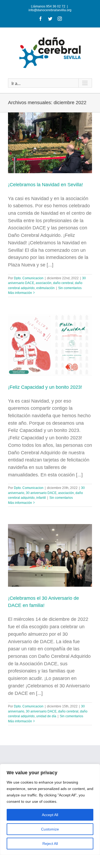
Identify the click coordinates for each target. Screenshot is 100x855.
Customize (50, 829)
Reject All (50, 843)
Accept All (50, 815)
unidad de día (46, 716)
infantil (41, 498)
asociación (43, 283)
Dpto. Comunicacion (28, 278)
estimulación (45, 288)
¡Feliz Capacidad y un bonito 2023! (45, 387)
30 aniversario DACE (41, 493)
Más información (20, 293)
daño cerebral (63, 283)
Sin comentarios (70, 288)
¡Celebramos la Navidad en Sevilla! (45, 184)
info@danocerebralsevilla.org (50, 10)
